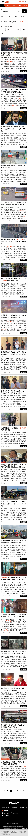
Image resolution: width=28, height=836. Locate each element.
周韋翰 (23, 29)
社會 (9, 16)
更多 (3, 33)
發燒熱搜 (5, 810)
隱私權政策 (4, 833)
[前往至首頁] (5, 2)
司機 (8, 29)
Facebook (6, 813)
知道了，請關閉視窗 (23, 828)
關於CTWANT (6, 807)
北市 (13, 29)
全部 (2, 16)
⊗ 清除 (18, 11)
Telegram (6, 815)
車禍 (18, 29)
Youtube (15, 813)
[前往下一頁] (21, 791)
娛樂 (16, 16)
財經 (22, 16)
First (4, 791)
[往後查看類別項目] (25, 5)
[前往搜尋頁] (25, 2)
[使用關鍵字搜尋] (24, 11)
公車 (3, 29)
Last (24, 791)
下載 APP (21, 2)
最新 (8, 5)
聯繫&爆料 (14, 807)
